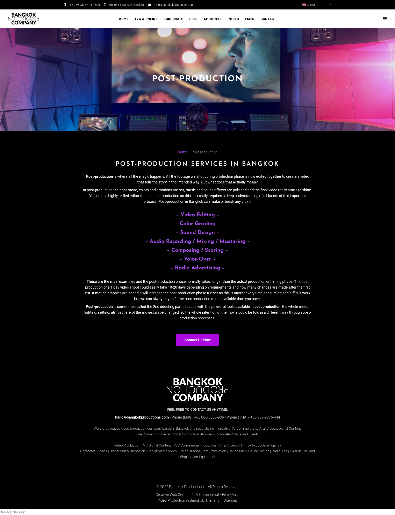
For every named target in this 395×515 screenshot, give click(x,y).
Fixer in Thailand (302, 451)
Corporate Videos (93, 451)
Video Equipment (202, 457)
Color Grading (190, 451)
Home (182, 152)
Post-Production (213, 451)
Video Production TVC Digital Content (142, 445)
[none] (316, 4)
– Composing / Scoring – (197, 250)
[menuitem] (316, 4)
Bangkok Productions (186, 487)
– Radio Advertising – (197, 268)
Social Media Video (162, 451)
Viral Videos (229, 445)
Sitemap (230, 500)
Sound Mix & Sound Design (249, 451)
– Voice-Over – (197, 259)
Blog (183, 457)
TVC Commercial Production (195, 445)
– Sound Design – (197, 232)
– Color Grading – (197, 224)
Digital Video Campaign (127, 451)
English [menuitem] (311, 4)
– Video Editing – (197, 215)
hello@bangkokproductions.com (142, 417)
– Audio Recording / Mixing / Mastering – (197, 241)
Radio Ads (279, 451)
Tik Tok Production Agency (260, 445)
